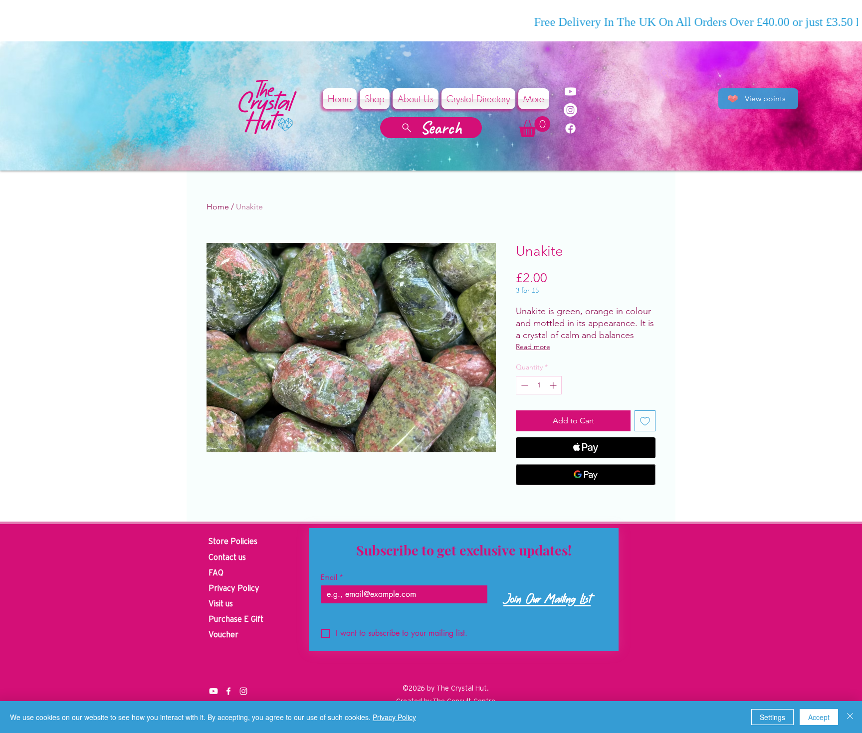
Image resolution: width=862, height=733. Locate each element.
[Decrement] (523, 385)
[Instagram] (570, 110)
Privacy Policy (394, 717)
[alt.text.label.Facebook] (228, 691)
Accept (819, 717)
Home (218, 206)
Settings (772, 717)
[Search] (664, 73)
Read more (533, 346)
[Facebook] (570, 128)
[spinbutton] (539, 385)
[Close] (850, 717)
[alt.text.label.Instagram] (243, 691)
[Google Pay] (585, 474)
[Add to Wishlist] (645, 420)
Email (332, 577)
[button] (534, 126)
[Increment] (554, 385)
